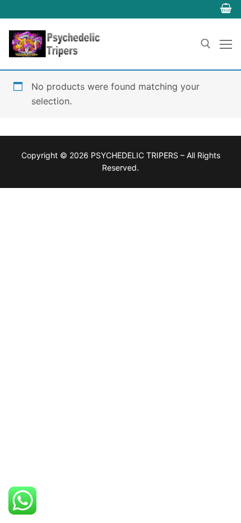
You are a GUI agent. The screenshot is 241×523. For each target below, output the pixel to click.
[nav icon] (226, 44)
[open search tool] (206, 44)
